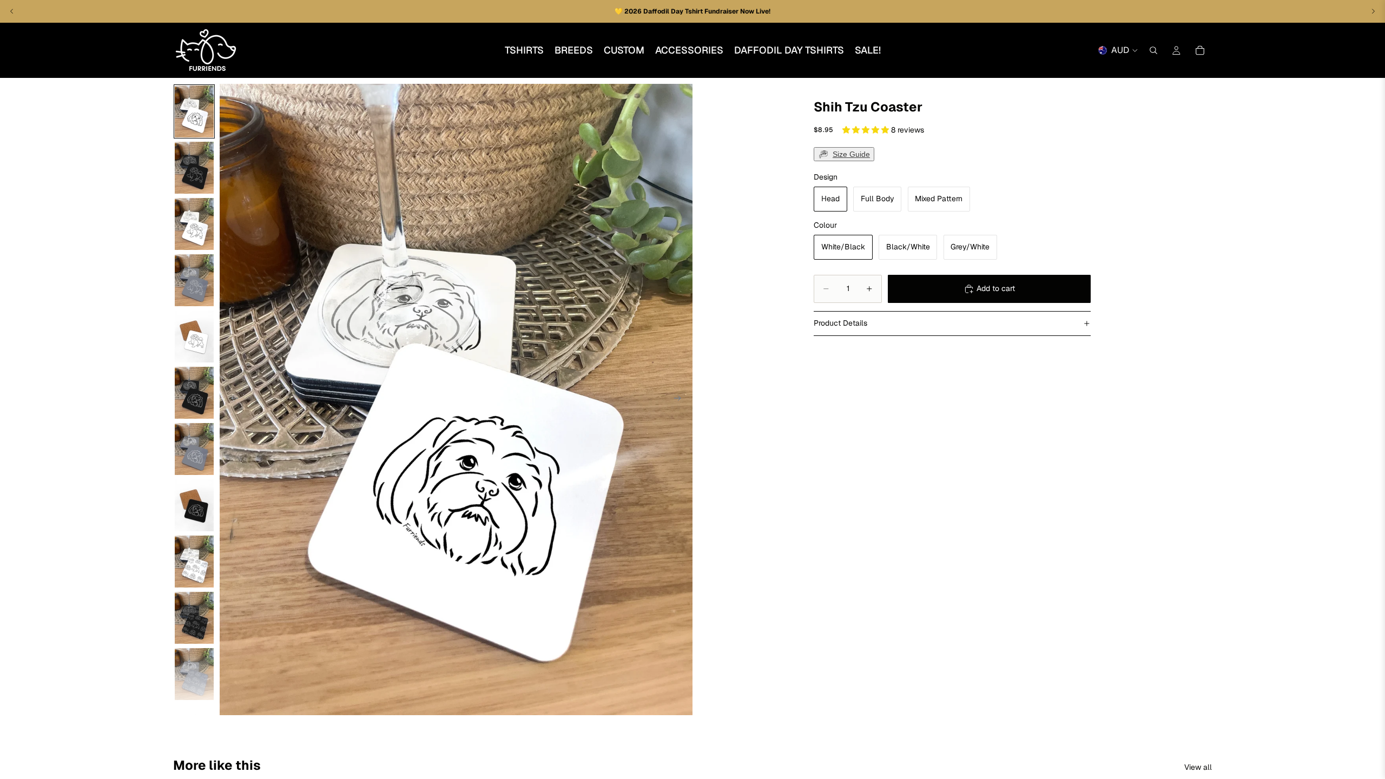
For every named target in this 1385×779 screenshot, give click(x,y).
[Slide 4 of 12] (194, 280)
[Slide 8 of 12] (194, 505)
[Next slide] (680, 400)
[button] (866, 130)
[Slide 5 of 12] (194, 336)
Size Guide (851, 154)
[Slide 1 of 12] (194, 111)
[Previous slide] (231, 400)
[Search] (1153, 50)
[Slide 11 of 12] (194, 674)
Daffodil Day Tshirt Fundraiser (691, 11)
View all (1198, 767)
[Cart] (1200, 50)
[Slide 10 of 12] (194, 618)
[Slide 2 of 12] (194, 168)
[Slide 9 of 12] (194, 561)
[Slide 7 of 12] (194, 449)
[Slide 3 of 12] (194, 224)
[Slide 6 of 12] (194, 393)
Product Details (840, 323)
